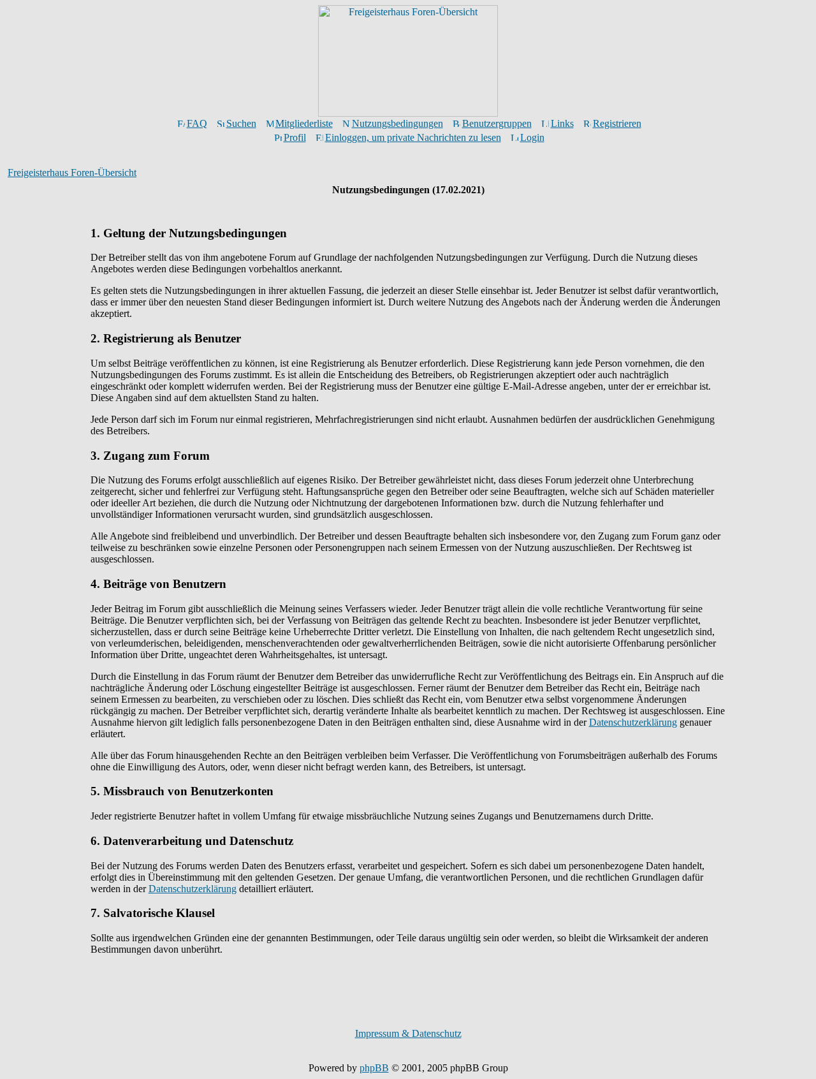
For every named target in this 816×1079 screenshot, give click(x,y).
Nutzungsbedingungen (397, 123)
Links (562, 123)
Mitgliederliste (304, 123)
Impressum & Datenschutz (408, 1033)
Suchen (241, 123)
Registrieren (617, 123)
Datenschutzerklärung (633, 722)
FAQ (197, 123)
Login (532, 137)
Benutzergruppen (497, 123)
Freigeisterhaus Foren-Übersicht (72, 172)
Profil (295, 137)
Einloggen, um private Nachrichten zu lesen (413, 137)
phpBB (374, 1067)
